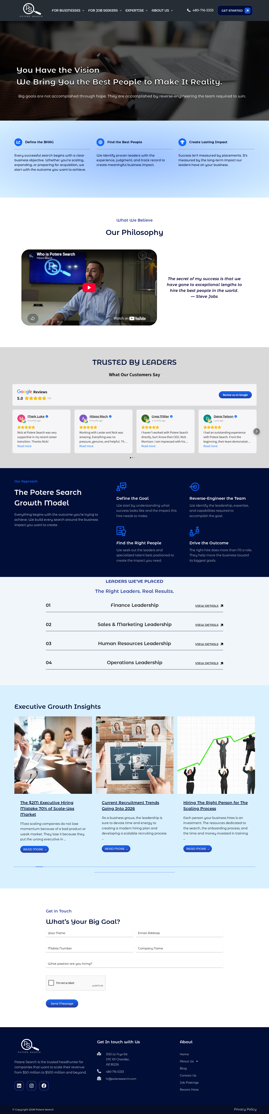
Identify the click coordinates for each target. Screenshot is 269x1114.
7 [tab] (60, 868)
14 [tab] (111, 868)
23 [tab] (177, 868)
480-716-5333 (203, 10)
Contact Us (188, 1075)
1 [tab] (16, 868)
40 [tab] (140, 874)
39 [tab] (133, 874)
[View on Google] (21, 418)
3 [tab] (30, 868)
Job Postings (189, 1082)
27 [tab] (206, 868)
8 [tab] (67, 868)
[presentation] (76, 983)
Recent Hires (189, 1089)
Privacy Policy (245, 1109)
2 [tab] (23, 868)
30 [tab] (228, 868)
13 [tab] (104, 868)
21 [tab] (162, 868)
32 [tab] (243, 868)
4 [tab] (38, 868)
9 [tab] (74, 868)
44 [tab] (169, 874)
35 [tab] (104, 874)
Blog (183, 1068)
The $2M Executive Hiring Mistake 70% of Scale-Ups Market (47, 808)
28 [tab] (213, 868)
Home (184, 1054)
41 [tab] (147, 874)
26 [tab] (199, 868)
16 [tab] (125, 868)
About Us (160, 10)
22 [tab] (169, 868)
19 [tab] (147, 868)
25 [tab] (191, 868)
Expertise (134, 10)
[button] (82, 10)
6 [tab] (52, 868)
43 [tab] (162, 874)
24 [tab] (184, 868)
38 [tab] (125, 874)
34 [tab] (96, 874)
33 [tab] (250, 868)
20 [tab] (155, 868)
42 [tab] (155, 874)
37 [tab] (118, 874)
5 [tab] (45, 868)
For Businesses (66, 10)
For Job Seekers (103, 10)
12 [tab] (96, 868)
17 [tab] (133, 868)
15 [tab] (118, 868)
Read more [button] (24, 446)
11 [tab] (89, 868)
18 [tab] (140, 868)
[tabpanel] (53, 790)
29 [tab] (221, 868)
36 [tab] (111, 874)
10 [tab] (81, 868)
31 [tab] (235, 868)
